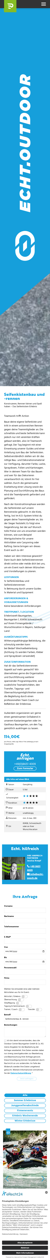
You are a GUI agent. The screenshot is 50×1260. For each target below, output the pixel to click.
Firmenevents (25, 1111)
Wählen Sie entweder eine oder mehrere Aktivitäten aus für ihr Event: (21, 990)
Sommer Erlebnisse (25, 1100)
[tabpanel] (25, 197)
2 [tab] (25, 383)
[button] (10, 6)
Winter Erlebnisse (25, 1121)
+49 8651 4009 (33, 868)
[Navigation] (43, 4)
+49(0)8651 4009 (25, 764)
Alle (25, 1095)
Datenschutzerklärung (21, 1073)
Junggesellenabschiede (25, 1105)
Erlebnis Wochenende (25, 1116)
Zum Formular (25, 768)
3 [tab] (28, 383)
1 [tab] (21, 383)
